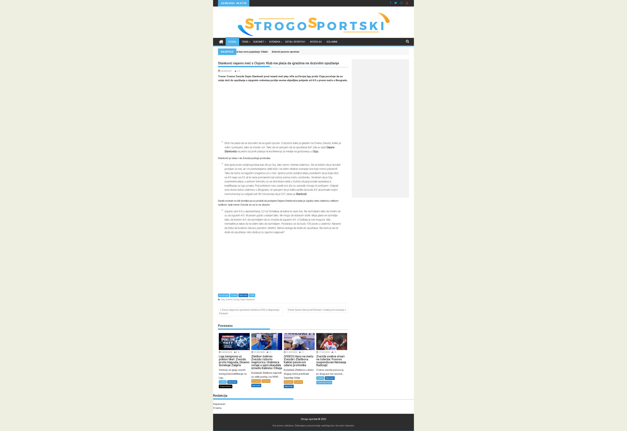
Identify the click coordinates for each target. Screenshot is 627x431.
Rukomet (258, 41)
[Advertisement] (283, 112)
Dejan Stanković (247, 299)
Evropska (256, 381)
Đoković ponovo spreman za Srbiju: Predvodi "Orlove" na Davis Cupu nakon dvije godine (288, 51)
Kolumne (332, 41)
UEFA (252, 295)
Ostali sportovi (295, 41)
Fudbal (232, 41)
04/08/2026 (226, 352)
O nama (217, 408)
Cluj (222, 299)
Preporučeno (225, 386)
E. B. (238, 352)
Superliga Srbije (324, 382)
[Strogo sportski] (313, 35)
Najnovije (243, 295)
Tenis (245, 41)
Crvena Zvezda (232, 299)
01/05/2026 (259, 352)
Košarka (274, 41)
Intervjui (316, 41)
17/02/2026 (324, 352)
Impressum (219, 404)
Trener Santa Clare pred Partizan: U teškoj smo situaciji (316, 310)
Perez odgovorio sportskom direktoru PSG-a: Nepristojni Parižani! (249, 312)
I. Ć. (238, 71)
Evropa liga (223, 295)
